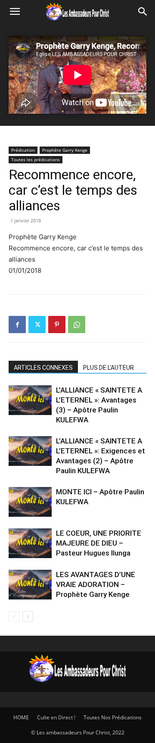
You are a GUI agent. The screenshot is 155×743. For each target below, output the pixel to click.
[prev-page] (14, 616)
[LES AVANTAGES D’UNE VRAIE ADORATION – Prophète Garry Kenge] (30, 584)
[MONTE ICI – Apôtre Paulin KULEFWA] (30, 502)
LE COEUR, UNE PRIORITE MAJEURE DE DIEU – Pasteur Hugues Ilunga (98, 543)
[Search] (143, 11)
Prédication (23, 150)
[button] (14, 11)
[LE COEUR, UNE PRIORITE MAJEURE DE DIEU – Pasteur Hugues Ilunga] (30, 543)
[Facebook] (17, 324)
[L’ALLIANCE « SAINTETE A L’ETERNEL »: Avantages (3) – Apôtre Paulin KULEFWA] (30, 400)
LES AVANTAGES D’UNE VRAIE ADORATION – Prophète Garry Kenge (95, 584)
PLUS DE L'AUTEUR (108, 367)
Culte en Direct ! (56, 717)
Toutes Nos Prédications (113, 717)
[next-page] (27, 616)
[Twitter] (37, 324)
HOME (21, 717)
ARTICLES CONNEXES (43, 367)
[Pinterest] (56, 324)
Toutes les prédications (35, 159)
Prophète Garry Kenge (64, 150)
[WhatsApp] (76, 324)
